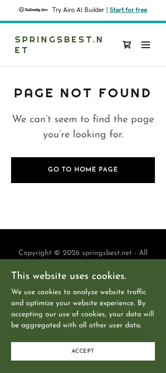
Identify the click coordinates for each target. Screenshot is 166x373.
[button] (145, 45)
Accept (83, 351)
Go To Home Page (83, 169)
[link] (61, 51)
